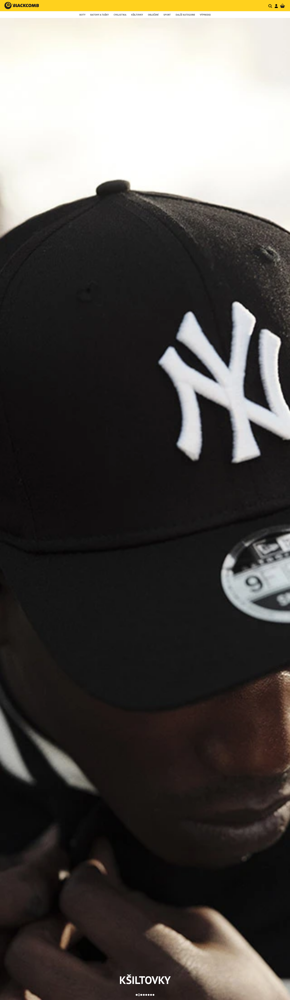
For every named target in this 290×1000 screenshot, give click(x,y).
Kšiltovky (137, 14)
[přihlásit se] (276, 6)
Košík (282, 6)
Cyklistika (120, 14)
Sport (167, 14)
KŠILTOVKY (145, 980)
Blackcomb (24, 5)
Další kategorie (185, 14)
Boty (82, 14)
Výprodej (205, 14)
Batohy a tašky (99, 14)
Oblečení (153, 14)
